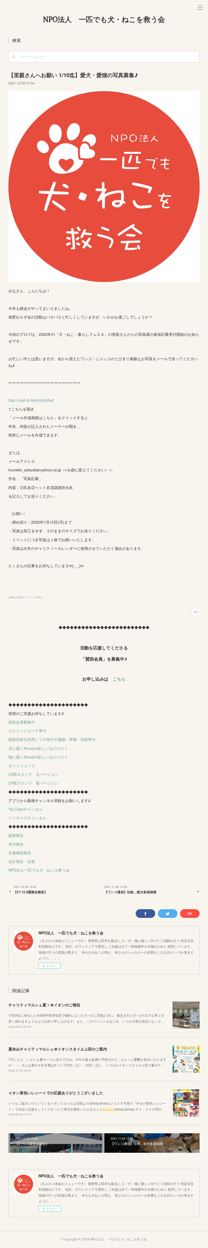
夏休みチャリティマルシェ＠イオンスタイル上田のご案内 (57, 1049)
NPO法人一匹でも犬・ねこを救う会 (39, 870)
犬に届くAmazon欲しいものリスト (38, 748)
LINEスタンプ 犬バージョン (33, 774)
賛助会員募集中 (21, 722)
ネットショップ (21, 765)
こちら (119, 679)
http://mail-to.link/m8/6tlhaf (31, 400)
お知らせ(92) (16, 597)
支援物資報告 (19, 852)
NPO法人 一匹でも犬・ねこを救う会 (104, 19)
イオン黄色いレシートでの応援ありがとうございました (55, 1092)
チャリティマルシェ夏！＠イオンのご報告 (44, 1004)
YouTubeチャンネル (25, 809)
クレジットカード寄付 (27, 730)
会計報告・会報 (21, 861)
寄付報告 (16, 844)
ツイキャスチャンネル (27, 817)
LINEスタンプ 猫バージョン (33, 783)
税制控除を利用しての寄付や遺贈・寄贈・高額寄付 (52, 739)
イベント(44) (33, 597)
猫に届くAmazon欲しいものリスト (38, 757)
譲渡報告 (16, 835)
